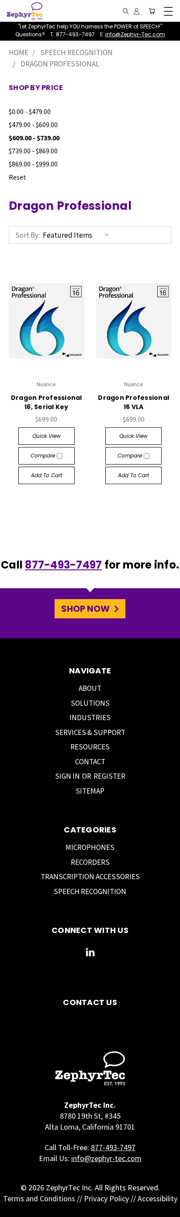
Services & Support (90, 732)
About (90, 688)
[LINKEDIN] (90, 954)
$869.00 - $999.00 (33, 163)
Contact (90, 761)
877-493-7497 (63, 565)
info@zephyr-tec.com (106, 1158)
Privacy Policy (106, 1198)
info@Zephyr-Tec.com (135, 34)
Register (109, 776)
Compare (44, 455)
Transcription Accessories (90, 876)
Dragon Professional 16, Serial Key (46, 402)
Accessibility (157, 1198)
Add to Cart (46, 475)
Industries (90, 717)
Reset (17, 177)
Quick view (46, 436)
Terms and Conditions (39, 1198)
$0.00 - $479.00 (30, 111)
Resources (90, 747)
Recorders (90, 862)
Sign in (68, 776)
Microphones (90, 847)
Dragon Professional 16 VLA (133, 402)
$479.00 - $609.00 (33, 124)
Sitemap (90, 791)
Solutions (90, 703)
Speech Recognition (90, 891)
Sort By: (27, 235)
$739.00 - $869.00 (33, 150)
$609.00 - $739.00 (34, 137)
